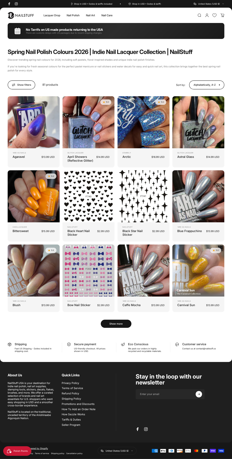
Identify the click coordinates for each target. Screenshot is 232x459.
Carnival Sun (186, 305)
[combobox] (209, 4)
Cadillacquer (20, 227)
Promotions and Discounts (78, 404)
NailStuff (72, 227)
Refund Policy (70, 393)
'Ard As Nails (19, 153)
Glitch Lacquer (75, 153)
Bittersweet (21, 231)
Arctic (126, 156)
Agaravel (19, 156)
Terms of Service (72, 388)
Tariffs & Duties (71, 419)
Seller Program (71, 424)
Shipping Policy (71, 398)
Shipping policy (57, 453)
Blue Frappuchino (189, 231)
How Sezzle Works (73, 414)
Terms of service (42, 453)
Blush (16, 305)
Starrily (126, 153)
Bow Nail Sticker (78, 305)
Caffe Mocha (131, 305)
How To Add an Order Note (79, 409)
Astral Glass (185, 156)
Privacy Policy (70, 383)
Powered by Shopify (37, 448)
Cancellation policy (74, 453)
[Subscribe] (199, 394)
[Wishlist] (214, 15)
